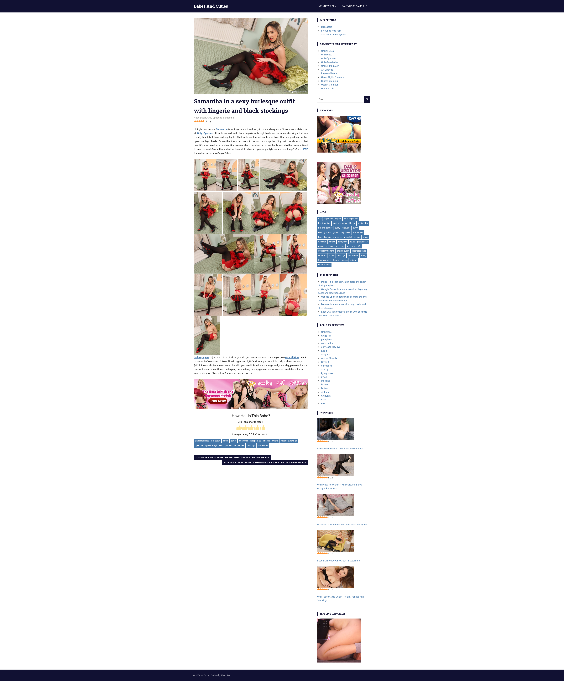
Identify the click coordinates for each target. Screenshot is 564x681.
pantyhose (342, 242)
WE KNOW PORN (327, 6)
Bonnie (324, 384)
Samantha (228, 117)
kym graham (327, 373)
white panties (324, 264)
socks (331, 255)
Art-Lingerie (327, 69)
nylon (324, 377)
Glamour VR (327, 88)
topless (344, 260)
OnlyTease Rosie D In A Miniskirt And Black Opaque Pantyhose (339, 486)
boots (360, 223)
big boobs (328, 219)
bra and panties (325, 228)
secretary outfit (354, 246)
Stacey (324, 369)
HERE (305, 149)
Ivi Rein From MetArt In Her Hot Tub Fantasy (340, 448)
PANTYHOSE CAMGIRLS (354, 6)
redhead (330, 246)
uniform (353, 260)
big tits (338, 219)
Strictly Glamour (329, 81)
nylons (275, 441)
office (365, 237)
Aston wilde (327, 343)
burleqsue (215, 441)
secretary (340, 246)
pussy (321, 246)
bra (366, 223)
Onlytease (326, 332)
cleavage (346, 228)
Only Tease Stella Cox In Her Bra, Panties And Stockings (340, 598)
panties (228, 445)
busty (337, 228)
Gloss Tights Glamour (332, 77)
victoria (325, 392)
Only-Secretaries (329, 62)
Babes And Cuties (211, 6)
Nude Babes (200, 117)
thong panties (324, 260)
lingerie (266, 441)
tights (336, 260)
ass (320, 219)
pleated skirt (362, 242)
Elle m (324, 350)
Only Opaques (214, 117)
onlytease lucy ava (330, 347)
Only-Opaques (328, 58)
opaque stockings (289, 441)
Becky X (325, 362)
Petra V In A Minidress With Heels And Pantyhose (342, 524)
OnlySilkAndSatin (330, 66)
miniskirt (348, 237)
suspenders (263, 445)
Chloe (324, 399)
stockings (251, 445)
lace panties (255, 441)
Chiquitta (326, 395)
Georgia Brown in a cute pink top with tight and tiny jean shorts (233, 458)
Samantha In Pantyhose (333, 34)
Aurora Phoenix (329, 358)
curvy (355, 228)
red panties (239, 445)
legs (320, 237)
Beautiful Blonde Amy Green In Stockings (338, 560)
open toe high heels (214, 445)
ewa (323, 403)
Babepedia (326, 27)
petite (352, 242)
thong (363, 255)
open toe (199, 445)
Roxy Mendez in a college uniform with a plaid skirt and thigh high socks (264, 463)
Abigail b (325, 354)
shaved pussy (343, 251)
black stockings (202, 441)
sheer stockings (359, 251)
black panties (324, 223)
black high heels (351, 219)
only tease (326, 365)
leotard (324, 388)
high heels (243, 441)
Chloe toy (326, 335)
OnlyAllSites (292, 357)
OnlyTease (326, 54)
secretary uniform (326, 251)
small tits (322, 255)
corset (225, 441)
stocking (325, 380)
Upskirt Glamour (329, 84)
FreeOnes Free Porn (331, 30)
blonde (352, 223)
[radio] (239, 428)
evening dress (324, 232)
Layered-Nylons (329, 73)
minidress (337, 237)
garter (233, 441)
